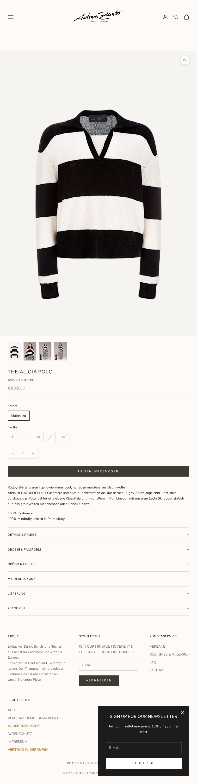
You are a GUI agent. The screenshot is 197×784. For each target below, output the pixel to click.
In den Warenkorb (98, 471)
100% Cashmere (21, 380)
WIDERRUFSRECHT (24, 726)
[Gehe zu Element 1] (14, 351)
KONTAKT (157, 670)
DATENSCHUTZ (20, 734)
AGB (11, 710)
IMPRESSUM (17, 741)
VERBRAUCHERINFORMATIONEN (34, 718)
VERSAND (158, 646)
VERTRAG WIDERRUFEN (28, 749)
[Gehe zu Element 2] (30, 351)
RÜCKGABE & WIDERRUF (169, 654)
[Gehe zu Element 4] (60, 351)
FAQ (153, 662)
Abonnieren (99, 680)
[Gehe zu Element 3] (45, 351)
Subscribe (143, 763)
